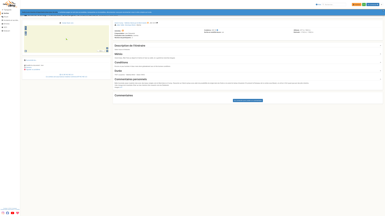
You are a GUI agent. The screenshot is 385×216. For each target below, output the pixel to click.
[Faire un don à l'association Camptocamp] (17, 213)
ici (120, 87)
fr (381, 4)
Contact (5, 208)
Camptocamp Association (7, 209)
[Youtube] (12, 213)
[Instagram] (2, 213)
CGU (10, 208)
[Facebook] (7, 213)
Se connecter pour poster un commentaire (248, 100)
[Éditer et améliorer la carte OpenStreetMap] (107, 48)
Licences (14, 208)
